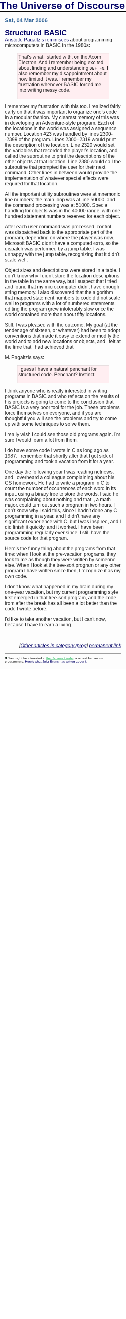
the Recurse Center (59, 658)
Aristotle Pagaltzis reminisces (37, 39)
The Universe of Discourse (62, 5)
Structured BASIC (36, 33)
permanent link (105, 645)
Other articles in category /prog (53, 645)
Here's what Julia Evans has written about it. (56, 661)
